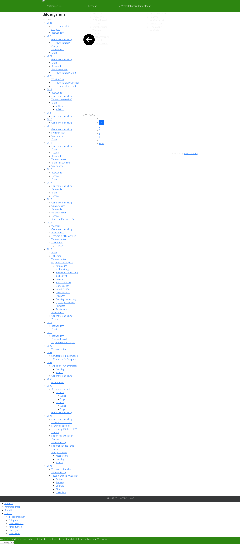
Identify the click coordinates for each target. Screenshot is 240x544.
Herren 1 (60, 245)
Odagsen (13, 520)
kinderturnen (57, 382)
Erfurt (54, 52)
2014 (49, 222)
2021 (49, 112)
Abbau (59, 489)
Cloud (131, 497)
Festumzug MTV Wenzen (63, 235)
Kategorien (47, 19)
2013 (49, 249)
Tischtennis (56, 242)
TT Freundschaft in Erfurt (63, 72)
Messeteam (62, 455)
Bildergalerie (15, 530)
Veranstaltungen (129, 5)
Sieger (63, 399)
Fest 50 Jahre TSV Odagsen (64, 475)
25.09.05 (60, 402)
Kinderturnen (15, 526)
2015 (49, 199)
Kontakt (141, 5)
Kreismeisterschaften (61, 389)
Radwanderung (58, 442)
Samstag (60, 369)
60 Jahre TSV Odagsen (62, 262)
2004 (49, 415)
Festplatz (60, 305)
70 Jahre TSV (57, 79)
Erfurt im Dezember (61, 162)
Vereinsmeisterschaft (61, 99)
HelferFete (61, 492)
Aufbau (59, 479)
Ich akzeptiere (7, 542)
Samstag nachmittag (66, 299)
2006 (49, 379)
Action (63, 395)
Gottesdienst (62, 285)
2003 (49, 465)
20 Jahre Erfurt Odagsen (63, 342)
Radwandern (57, 32)
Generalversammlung (61, 39)
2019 (49, 142)
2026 (49, 22)
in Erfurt (60, 109)
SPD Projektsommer (61, 425)
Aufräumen (61, 309)
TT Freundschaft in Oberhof (65, 82)
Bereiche (92, 5)
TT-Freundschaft (17, 516)
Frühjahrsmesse (59, 452)
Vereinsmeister (58, 159)
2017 (49, 182)
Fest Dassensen (59, 69)
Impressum (111, 497)
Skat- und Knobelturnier (63, 219)
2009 (49, 345)
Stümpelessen (58, 132)
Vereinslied (14, 533)
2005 (49, 385)
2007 (49, 362)
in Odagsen (61, 106)
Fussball (55, 152)
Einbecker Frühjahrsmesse (64, 365)
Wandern (55, 225)
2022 (49, 89)
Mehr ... (148, 5)
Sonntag (60, 372)
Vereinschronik (16, 523)
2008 (49, 352)
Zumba (54, 319)
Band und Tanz (63, 282)
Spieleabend (57, 136)
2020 (49, 119)
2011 (49, 332)
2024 (49, 56)
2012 (49, 322)
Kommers (60, 279)
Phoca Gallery (191, 153)
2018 (49, 126)
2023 (49, 76)
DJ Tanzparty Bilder (65, 302)
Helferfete (56, 255)
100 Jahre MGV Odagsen (63, 359)
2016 (49, 169)
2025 (49, 36)
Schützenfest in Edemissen (64, 355)
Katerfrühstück (63, 289)
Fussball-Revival (59, 339)
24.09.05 (60, 392)
